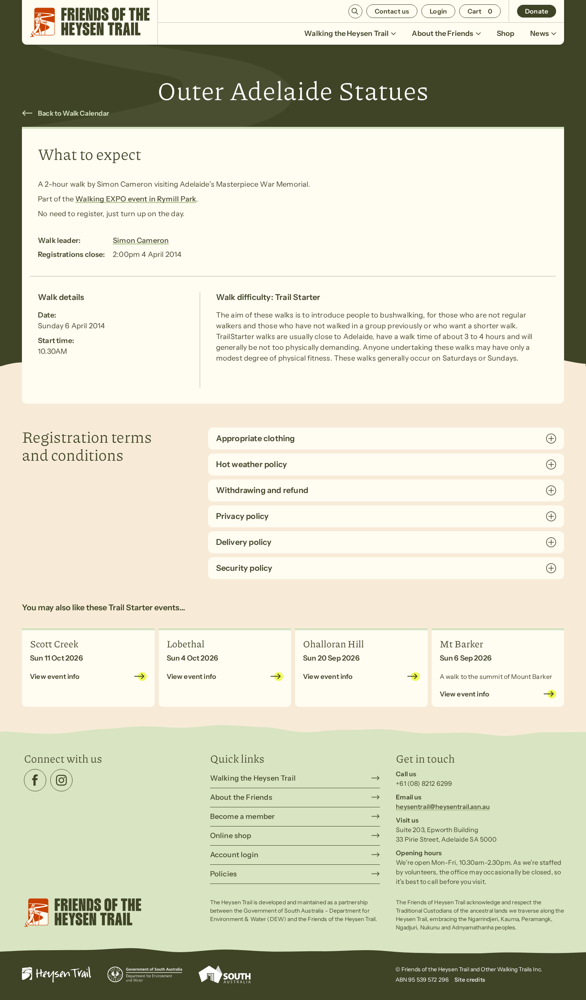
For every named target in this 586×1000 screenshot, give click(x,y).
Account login (234, 854)
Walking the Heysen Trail (346, 33)
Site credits (469, 979)
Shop (506, 33)
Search (355, 11)
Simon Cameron (141, 240)
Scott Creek (54, 643)
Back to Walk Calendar (74, 113)
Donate (536, 11)
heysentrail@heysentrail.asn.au (443, 807)
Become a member (242, 816)
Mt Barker (461, 643)
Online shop (231, 835)
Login (438, 11)
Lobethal (186, 643)
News (539, 33)
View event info (55, 676)
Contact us (392, 11)
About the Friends (442, 33)
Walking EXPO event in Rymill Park (135, 199)
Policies (223, 874)
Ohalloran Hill (333, 643)
